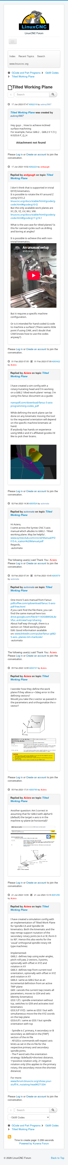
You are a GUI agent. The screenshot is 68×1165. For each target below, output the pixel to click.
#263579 (56, 575)
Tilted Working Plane (22, 112)
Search (41, 56)
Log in (19, 154)
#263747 (33, 667)
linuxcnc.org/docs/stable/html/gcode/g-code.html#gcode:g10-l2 (33, 202)
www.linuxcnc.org (18, 63)
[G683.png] (33, 848)
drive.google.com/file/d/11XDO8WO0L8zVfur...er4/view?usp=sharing (33, 618)
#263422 (56, 361)
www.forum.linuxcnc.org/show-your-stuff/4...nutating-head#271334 (31, 1082)
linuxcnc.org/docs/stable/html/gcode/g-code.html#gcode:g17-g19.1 (33, 216)
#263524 (33, 503)
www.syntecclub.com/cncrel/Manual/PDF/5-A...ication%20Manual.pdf (33, 539)
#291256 (56, 894)
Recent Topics (26, 56)
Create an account (36, 154)
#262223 (33, 166)
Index (12, 56)
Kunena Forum (41, 1143)
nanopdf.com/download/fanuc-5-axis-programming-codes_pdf (32, 404)
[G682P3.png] (33, 737)
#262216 (33, 104)
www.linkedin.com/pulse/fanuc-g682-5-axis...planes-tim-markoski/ (33, 635)
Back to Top (57, 1158)
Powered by (25, 1143)
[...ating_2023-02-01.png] (33, 461)
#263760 (33, 789)
